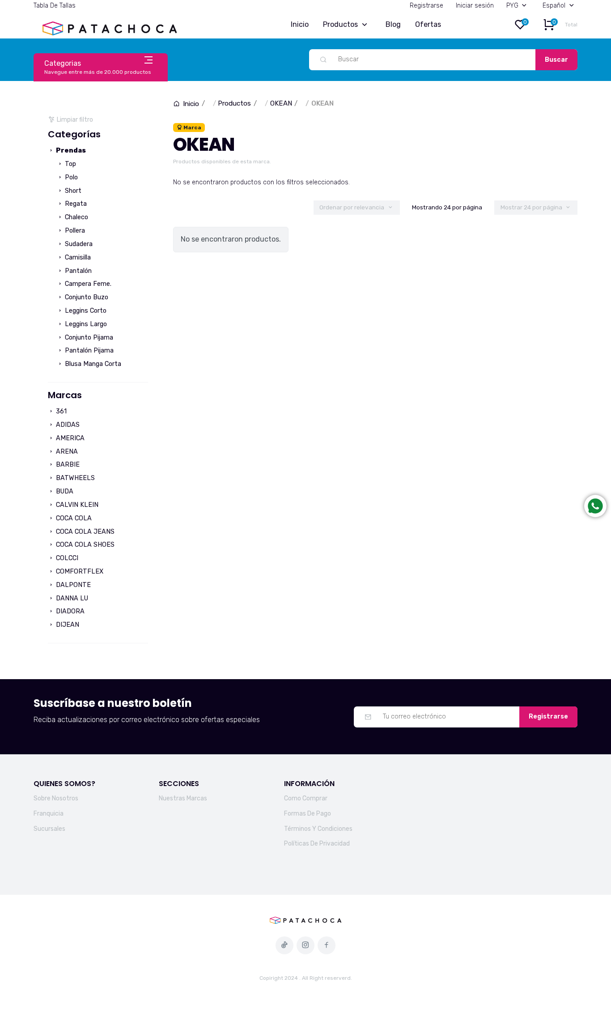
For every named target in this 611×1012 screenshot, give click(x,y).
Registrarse (426, 5)
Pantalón (77, 271)
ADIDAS (67, 425)
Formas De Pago (307, 813)
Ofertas (428, 24)
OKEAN (281, 103)
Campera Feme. (87, 284)
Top (69, 164)
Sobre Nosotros (56, 798)
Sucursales (49, 829)
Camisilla (77, 257)
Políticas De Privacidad (317, 843)
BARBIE (67, 464)
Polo (70, 177)
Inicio (300, 24)
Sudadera (78, 244)
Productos (340, 24)
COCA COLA (73, 518)
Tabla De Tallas (55, 5)
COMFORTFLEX (78, 571)
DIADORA (69, 611)
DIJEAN (66, 625)
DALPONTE (72, 585)
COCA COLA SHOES (84, 545)
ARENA (66, 451)
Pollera (74, 230)
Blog (393, 24)
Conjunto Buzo (85, 297)
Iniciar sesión (475, 5)
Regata (75, 204)
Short (72, 191)
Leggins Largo (85, 324)
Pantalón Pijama (88, 350)
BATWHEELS (74, 478)
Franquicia (49, 813)
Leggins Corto (84, 311)
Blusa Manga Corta (92, 364)
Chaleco (75, 217)
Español (554, 5)
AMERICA (69, 438)
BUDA (63, 491)
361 (60, 411)
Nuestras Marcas (183, 798)
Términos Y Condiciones (318, 829)
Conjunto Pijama (88, 337)
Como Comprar (305, 798)
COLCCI (66, 558)
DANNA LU (71, 598)
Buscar (556, 60)
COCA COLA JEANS (84, 532)
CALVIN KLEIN (76, 505)
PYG (512, 5)
